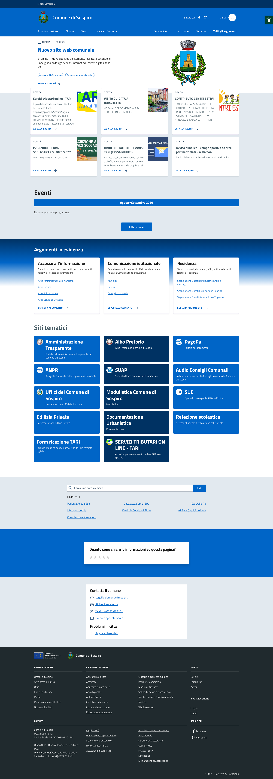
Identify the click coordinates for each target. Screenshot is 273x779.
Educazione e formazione (99, 712)
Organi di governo (43, 677)
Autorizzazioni (93, 697)
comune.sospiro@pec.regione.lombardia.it (55, 752)
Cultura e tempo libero (97, 707)
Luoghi (194, 708)
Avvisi (194, 687)
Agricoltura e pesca (96, 677)
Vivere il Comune (107, 31)
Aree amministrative (44, 682)
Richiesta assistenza (97, 745)
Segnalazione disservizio (99, 740)
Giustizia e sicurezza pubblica (153, 677)
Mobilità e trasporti (148, 687)
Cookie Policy (145, 745)
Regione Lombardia (46, 3)
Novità (70, 31)
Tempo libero (161, 31)
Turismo (201, 31)
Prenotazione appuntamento (101, 735)
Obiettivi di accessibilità (150, 740)
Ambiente (91, 682)
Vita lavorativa (146, 707)
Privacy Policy (145, 750)
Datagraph (233, 774)
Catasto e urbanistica (97, 702)
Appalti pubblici (94, 692)
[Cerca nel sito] (232, 17)
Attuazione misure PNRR (99, 750)
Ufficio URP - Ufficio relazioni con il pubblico (56, 745)
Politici (37, 697)
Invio (199, 488)
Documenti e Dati (43, 707)
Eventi (194, 713)
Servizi (85, 31)
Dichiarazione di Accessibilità (153, 761)
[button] (269, 20)
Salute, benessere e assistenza (154, 692)
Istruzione (183, 31)
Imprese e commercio (149, 682)
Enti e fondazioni (43, 692)
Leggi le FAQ (92, 730)
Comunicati (196, 682)
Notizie (194, 677)
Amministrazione (48, 31)
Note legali (144, 756)
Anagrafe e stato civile (98, 687)
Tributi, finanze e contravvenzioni (155, 697)
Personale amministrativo (47, 702)
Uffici (36, 687)
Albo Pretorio (145, 735)
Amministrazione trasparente (153, 730)
